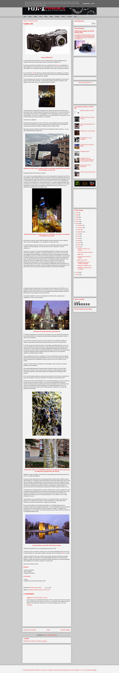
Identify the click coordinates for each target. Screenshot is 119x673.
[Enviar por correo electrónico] (45, 587)
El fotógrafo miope (84, 151)
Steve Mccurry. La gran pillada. (87, 131)
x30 (49, 589)
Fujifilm (36, 589)
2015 (77, 223)
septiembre (80, 231)
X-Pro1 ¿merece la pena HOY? (87, 172)
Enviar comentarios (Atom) (50, 635)
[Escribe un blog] (46, 587)
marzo (79, 242)
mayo (78, 238)
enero (79, 246)
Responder (29, 605)
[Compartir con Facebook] (49, 587)
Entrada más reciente (29, 630)
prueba (40, 589)
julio (78, 234)
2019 (77, 215)
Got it (93, 3)
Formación (69, 16)
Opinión (35, 16)
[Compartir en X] (48, 587)
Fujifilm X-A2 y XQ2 (82, 260)
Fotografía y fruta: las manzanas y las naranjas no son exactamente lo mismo (87, 160)
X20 (63, 553)
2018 (77, 217)
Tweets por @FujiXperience (85, 82)
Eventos (63, 16)
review (43, 589)
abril (78, 240)
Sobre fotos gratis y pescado (87, 110)
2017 (77, 219)
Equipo (51, 16)
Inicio (48, 630)
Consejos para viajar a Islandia (84, 252)
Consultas (57, 16)
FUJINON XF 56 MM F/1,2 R (84, 265)
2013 (77, 274)
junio (78, 236)
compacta (31, 589)
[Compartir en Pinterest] (50, 587)
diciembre (80, 225)
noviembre (80, 227)
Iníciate (30, 16)
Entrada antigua (65, 630)
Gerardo (29, 597)
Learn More (86, 3)
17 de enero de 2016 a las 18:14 (39, 597)
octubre (79, 229)
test (47, 589)
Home (25, 16)
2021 (77, 212)
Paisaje (45, 16)
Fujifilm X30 (80, 254)
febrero (79, 244)
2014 (77, 272)
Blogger (94, 670)
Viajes (75, 16)
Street (40, 16)
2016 (77, 221)
